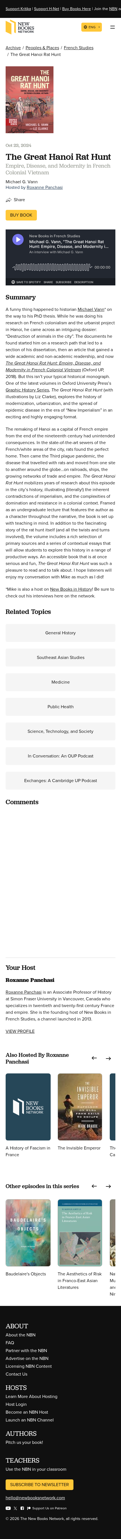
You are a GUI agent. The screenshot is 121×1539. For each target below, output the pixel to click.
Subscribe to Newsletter (39, 1484)
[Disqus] (60, 881)
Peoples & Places (42, 47)
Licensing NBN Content (29, 1366)
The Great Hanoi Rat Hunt (31, 363)
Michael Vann (91, 309)
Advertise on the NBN (27, 1358)
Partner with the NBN (26, 1350)
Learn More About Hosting (31, 1396)
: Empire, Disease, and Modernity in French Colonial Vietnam (53, 366)
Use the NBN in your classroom (36, 1469)
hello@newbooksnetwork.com (35, 1498)
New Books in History (71, 589)
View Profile (20, 1031)
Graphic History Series (27, 390)
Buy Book (21, 215)
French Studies (78, 47)
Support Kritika (18, 9)
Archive (13, 47)
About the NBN (20, 1335)
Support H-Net (46, 9)
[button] (94, 1058)
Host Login (16, 1404)
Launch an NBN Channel (30, 1420)
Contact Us (16, 1374)
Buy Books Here (76, 9)
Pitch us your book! (24, 1442)
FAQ (10, 1342)
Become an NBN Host (27, 1412)
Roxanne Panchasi (45, 187)
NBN (113, 9)
